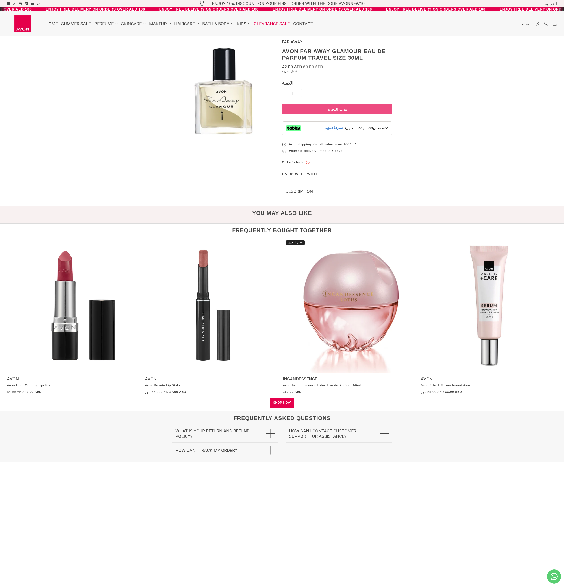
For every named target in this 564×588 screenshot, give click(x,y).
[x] (14, 4)
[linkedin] (26, 3)
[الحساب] (537, 23)
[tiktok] (38, 3)
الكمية (287, 83)
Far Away (292, 42)
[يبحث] (546, 23)
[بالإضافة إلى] (299, 93)
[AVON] (22, 24)
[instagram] (20, 3)
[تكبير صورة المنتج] (223, 91)
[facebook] (8, 3)
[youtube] (32, 3)
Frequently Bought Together (282, 230)
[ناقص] (285, 93)
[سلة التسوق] (554, 23)
